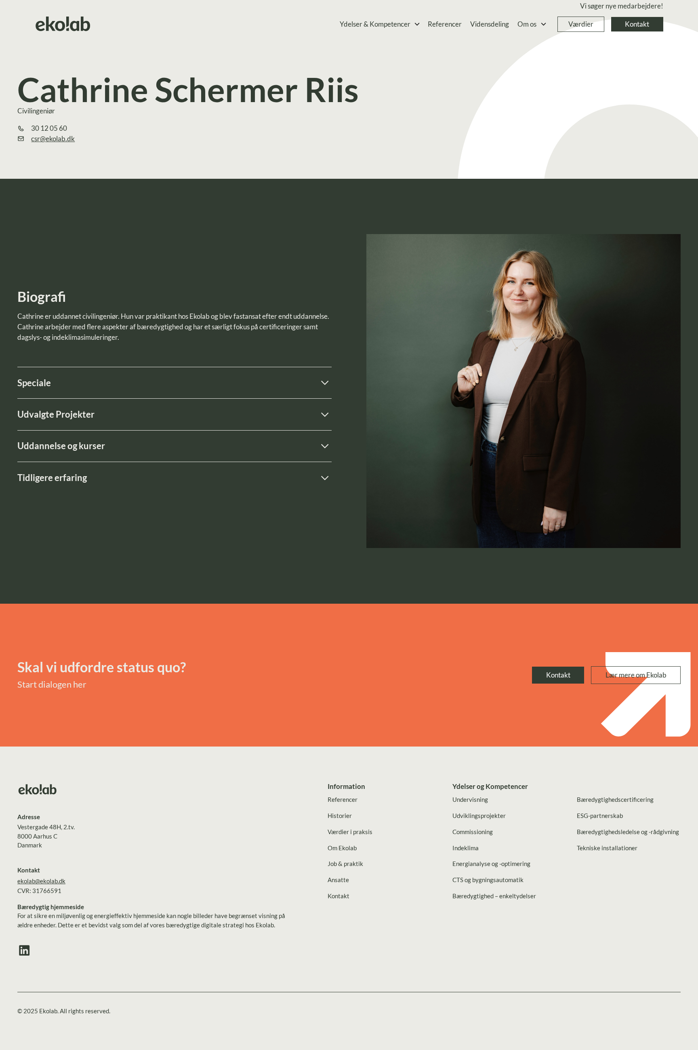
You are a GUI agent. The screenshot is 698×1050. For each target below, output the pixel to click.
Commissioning (472, 831)
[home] (63, 24)
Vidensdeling (489, 24)
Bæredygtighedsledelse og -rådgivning (628, 831)
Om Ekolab (342, 847)
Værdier (580, 24)
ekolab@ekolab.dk (41, 881)
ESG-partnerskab (600, 815)
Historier (340, 815)
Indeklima (465, 847)
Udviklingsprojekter (479, 815)
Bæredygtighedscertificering (615, 799)
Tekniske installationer (607, 847)
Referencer (445, 24)
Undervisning (470, 799)
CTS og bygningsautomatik (488, 879)
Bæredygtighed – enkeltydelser (494, 895)
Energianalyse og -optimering (491, 863)
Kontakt (637, 24)
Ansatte (338, 879)
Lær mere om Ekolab (635, 675)
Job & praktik (345, 863)
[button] (380, 24)
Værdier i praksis (350, 831)
